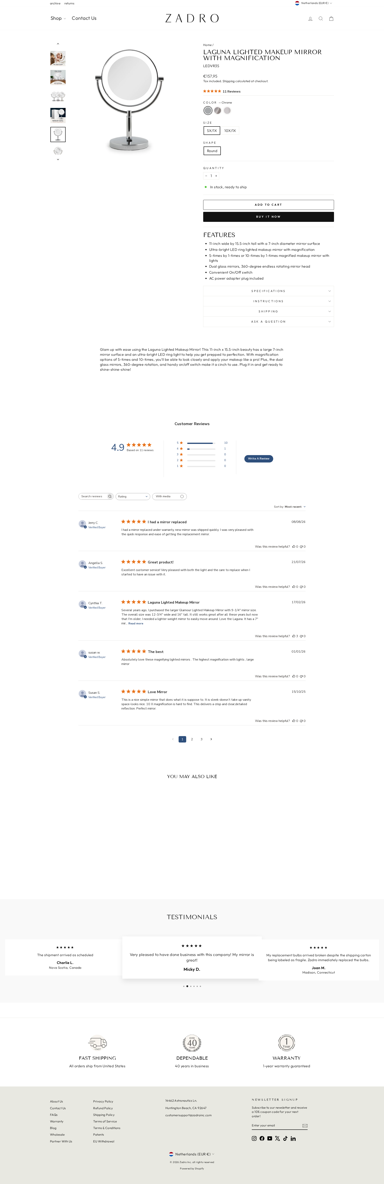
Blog (53, 1128)
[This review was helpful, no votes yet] (293, 546)
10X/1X (230, 130)
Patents (98, 1134)
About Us (56, 1101)
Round (212, 150)
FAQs (54, 1115)
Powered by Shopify (192, 1168)
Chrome (208, 111)
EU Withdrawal (103, 1141)
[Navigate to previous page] (173, 739)
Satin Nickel (218, 111)
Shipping (229, 81)
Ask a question (268, 321)
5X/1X (212, 130)
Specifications (268, 291)
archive (55, 3)
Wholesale (57, 1134)
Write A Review (258, 458)
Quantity (214, 168)
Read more (135, 623)
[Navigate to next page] (211, 739)
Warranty (57, 1121)
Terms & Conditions (106, 1128)
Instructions (268, 301)
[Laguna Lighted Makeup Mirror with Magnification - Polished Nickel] (89, 875)
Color (217, 102)
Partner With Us (61, 1141)
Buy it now (268, 216)
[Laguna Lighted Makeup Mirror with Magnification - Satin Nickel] (84, 875)
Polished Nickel (227, 111)
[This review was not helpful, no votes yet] (301, 546)
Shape (210, 143)
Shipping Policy (104, 1115)
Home (207, 45)
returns (69, 3)
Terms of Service (105, 1121)
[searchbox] (92, 496)
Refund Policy (103, 1108)
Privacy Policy (103, 1101)
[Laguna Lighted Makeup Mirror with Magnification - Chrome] (78, 875)
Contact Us (84, 18)
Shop (57, 18)
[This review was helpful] (293, 636)
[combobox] (133, 496)
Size (207, 123)
